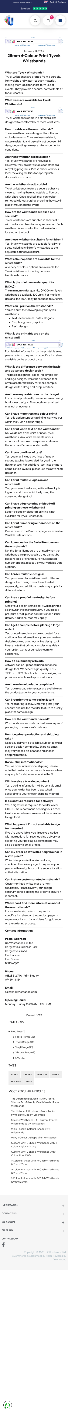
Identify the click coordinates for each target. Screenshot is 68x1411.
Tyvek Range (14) (24, 1042)
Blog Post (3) (18, 1031)
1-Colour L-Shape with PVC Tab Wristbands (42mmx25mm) (35, 1171)
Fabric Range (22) (25, 1036)
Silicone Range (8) (25, 1052)
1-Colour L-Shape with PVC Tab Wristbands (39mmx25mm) (35, 1180)
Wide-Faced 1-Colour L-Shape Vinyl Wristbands (30, 1130)
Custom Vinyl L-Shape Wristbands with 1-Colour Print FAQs (34, 1153)
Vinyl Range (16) (24, 1047)
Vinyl (29, 1081)
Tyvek (14, 1074)
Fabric (56, 1074)
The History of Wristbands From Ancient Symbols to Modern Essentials (33, 1113)
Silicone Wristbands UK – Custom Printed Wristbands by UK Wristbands (34, 1122)
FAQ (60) (20, 1057)
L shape (27, 1074)
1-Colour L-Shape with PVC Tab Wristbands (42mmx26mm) (35, 1162)
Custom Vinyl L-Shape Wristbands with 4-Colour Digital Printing (34, 1144)
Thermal (42, 1074)
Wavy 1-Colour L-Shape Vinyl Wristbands (33, 1137)
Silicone (16, 1081)
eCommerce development (27, 1255)
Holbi (49, 1255)
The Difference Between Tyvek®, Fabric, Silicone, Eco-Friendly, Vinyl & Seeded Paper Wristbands (35, 1102)
